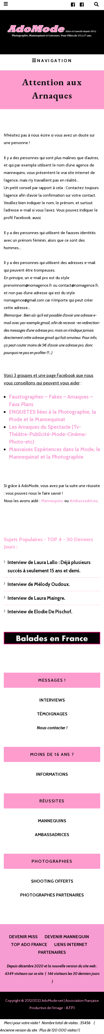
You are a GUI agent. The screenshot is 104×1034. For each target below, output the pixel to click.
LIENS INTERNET (70, 944)
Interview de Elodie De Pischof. (40, 612)
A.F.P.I (70, 1008)
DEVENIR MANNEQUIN (67, 936)
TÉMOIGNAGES (52, 713)
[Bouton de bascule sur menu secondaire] (6, 4)
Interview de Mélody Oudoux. (39, 584)
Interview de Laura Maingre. (36, 598)
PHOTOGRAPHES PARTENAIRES (52, 894)
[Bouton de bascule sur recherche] (96, 4)
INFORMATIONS (52, 774)
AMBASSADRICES (52, 834)
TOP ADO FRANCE (29, 944)
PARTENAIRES (52, 952)
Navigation (54, 60)
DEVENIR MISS (23, 936)
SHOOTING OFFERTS (52, 881)
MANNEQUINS (52, 820)
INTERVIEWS (52, 700)
